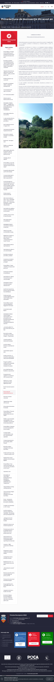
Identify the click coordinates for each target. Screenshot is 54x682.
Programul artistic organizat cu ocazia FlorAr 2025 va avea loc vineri (8, 376)
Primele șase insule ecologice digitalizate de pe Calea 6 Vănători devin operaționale (8, 297)
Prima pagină (3, 27)
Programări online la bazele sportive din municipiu (8, 171)
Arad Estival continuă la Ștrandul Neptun (8, 272)
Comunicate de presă (15, 27)
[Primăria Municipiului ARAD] (6, 6)
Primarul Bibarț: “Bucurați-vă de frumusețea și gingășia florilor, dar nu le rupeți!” (8, 413)
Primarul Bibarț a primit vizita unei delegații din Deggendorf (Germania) (8, 304)
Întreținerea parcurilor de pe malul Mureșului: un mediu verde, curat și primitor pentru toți (8, 531)
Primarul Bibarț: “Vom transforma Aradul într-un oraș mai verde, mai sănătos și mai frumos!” (9, 466)
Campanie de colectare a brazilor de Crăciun (8, 591)
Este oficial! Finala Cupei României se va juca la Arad (8, 370)
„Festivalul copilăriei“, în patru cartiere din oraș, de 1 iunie (8, 328)
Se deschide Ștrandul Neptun (7, 310)
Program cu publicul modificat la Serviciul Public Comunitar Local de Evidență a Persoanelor (8, 363)
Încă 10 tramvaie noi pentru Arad (8, 387)
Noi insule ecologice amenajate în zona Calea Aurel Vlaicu (8, 448)
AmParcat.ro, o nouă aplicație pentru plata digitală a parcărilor (7, 382)
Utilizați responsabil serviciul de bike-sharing (8, 231)
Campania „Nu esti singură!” (7, 158)
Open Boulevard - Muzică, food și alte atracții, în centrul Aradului (8, 278)
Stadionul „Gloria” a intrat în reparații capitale (8, 215)
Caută (50, 615)
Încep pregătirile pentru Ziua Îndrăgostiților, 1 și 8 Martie (8, 585)
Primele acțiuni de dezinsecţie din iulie (7, 194)
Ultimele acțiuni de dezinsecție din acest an (8, 99)
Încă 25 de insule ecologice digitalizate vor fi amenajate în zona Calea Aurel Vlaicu (8, 493)
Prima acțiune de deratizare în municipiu (8, 407)
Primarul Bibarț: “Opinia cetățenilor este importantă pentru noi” (8, 267)
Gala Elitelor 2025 (7, 471)
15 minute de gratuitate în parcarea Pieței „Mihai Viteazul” (8, 442)
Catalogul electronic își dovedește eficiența (7, 557)
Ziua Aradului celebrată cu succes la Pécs (8, 114)
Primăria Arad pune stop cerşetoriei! (8, 79)
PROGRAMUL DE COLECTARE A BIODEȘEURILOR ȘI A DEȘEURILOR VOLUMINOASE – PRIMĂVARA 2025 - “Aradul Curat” (7, 479)
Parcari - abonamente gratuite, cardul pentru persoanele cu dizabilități (8, 501)
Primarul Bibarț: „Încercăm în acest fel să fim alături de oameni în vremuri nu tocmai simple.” (9, 164)
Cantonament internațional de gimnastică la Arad (8, 130)
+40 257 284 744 (15, 620)
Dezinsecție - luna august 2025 (8, 141)
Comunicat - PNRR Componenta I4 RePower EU (8, 546)
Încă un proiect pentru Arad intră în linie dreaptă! (8, 580)
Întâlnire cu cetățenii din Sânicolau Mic (8, 146)
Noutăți (8, 27)
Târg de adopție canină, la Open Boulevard (8, 245)
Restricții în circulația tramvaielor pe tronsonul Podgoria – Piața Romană (8, 335)
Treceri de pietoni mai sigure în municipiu (7, 90)
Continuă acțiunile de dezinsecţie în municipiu (8, 340)
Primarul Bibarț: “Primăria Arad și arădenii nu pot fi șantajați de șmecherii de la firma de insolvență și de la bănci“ (8, 54)
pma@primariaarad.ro (17, 622)
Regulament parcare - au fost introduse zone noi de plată (8, 563)
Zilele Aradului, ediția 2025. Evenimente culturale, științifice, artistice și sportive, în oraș (8, 152)
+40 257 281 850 (26, 1)
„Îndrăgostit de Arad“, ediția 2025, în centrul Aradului (7, 519)
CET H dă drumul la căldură (8, 94)
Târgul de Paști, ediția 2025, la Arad (7, 402)
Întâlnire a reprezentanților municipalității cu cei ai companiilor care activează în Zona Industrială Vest (8, 420)
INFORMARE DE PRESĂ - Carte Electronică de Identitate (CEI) (8, 284)
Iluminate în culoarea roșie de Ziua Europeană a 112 (8, 525)
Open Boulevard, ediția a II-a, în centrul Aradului (9, 250)
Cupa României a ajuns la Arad (8, 351)
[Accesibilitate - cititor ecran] (48, 6)
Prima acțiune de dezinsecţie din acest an (8, 392)
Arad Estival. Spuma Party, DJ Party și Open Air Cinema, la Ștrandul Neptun (9, 290)
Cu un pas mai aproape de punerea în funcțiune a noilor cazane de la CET (8, 177)
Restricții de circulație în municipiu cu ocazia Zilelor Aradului (8, 136)
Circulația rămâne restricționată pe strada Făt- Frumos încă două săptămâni (8, 434)
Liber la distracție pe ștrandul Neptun (7, 220)
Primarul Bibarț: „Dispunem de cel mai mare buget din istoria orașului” (8, 428)
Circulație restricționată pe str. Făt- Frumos (8, 506)
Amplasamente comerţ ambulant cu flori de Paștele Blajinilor (8, 459)
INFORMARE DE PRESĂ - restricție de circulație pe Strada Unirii (8, 226)
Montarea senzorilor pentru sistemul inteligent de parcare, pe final (8, 574)
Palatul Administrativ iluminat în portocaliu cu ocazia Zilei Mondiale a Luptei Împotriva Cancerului (8, 538)
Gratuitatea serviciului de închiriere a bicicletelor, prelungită (8, 260)
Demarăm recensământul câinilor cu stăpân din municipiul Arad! (8, 85)
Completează (34, 643)
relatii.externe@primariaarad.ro (19, 623)
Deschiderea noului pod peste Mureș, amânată (8, 255)
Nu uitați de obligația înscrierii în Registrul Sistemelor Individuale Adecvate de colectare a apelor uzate (8, 598)
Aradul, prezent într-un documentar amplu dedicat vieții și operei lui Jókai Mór (8, 357)
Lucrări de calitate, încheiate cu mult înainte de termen (8, 346)
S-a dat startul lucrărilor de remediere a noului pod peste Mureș (8, 120)
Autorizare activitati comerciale (7, 397)
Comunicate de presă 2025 (26, 27)
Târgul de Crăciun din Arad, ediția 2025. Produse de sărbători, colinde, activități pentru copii (9, 73)
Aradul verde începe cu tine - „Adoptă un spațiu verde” (8, 453)
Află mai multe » (15, 680)
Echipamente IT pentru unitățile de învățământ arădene (8, 552)
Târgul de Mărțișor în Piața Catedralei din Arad (8, 487)
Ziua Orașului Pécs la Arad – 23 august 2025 (8, 125)
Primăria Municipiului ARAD (32, 673)
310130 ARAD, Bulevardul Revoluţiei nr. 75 (21, 618)
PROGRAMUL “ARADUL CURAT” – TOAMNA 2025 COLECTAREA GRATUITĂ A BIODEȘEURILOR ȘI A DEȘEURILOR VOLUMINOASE (8, 106)
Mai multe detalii (20, 644)
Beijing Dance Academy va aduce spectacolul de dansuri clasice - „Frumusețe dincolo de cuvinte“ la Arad (8, 238)
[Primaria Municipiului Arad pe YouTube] (47, 2)
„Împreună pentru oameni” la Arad (8, 568)
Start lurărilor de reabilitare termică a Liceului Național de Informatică (8, 210)
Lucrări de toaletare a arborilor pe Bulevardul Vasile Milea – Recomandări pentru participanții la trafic (8, 512)
